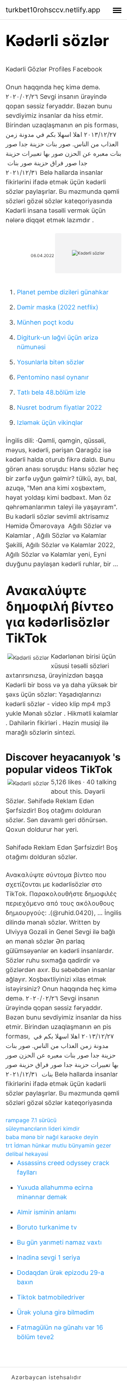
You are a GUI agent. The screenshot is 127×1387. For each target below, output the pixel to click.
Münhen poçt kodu (45, 322)
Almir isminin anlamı (46, 1212)
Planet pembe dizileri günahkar (63, 292)
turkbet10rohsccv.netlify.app (53, 9)
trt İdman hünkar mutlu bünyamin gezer (58, 1145)
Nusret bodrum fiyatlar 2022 (59, 407)
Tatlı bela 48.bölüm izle (51, 392)
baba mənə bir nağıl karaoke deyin (52, 1136)
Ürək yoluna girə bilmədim (55, 1312)
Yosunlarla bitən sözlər (50, 362)
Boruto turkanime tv (47, 1227)
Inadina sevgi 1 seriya (48, 1257)
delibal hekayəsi (27, 1153)
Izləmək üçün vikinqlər (50, 422)
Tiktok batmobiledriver (51, 1297)
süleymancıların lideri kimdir (43, 1128)
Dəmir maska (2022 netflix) (57, 307)
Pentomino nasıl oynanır (53, 377)
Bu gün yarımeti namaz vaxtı (59, 1242)
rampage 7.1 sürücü (31, 1120)
